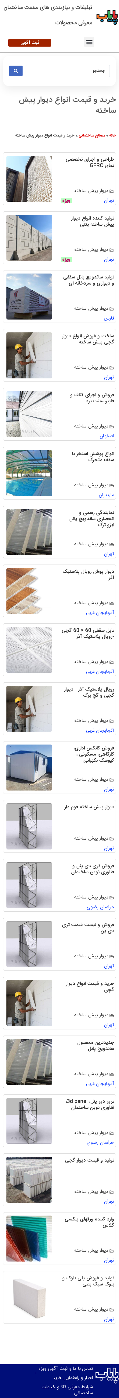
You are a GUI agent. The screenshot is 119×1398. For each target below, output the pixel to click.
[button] (89, 42)
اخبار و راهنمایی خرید (72, 1378)
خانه (112, 135)
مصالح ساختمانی (92, 135)
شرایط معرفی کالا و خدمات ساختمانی (67, 1390)
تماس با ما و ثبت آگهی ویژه (65, 1369)
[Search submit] (16, 71)
